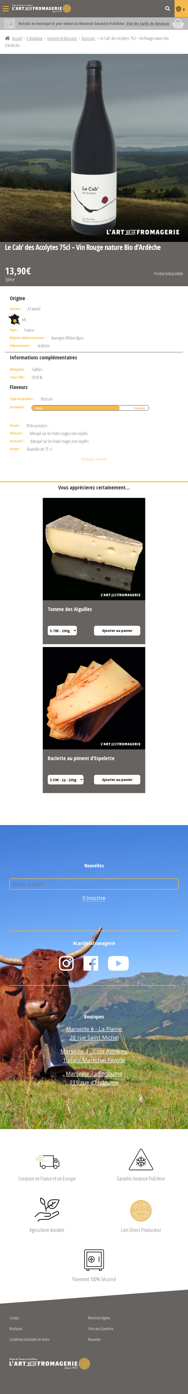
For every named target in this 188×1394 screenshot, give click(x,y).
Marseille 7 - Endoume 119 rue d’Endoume (94, 1078)
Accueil (17, 38)
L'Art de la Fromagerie (41, 8)
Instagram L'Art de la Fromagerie (66, 963)
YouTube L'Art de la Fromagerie (118, 963)
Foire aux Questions (100, 1329)
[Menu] (5, 8)
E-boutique (35, 38)
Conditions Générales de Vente (29, 1339)
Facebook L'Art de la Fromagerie (90, 963)
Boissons (88, 38)
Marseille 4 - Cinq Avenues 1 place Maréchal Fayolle (94, 1055)
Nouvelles (94, 1339)
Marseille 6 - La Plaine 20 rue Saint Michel (94, 1033)
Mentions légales (99, 1318)
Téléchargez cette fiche (94, 459)
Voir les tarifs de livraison (148, 23)
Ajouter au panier (117, 630)
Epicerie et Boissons (62, 38)
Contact (14, 1318)
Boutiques (15, 1329)
